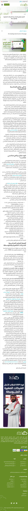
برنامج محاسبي (13, 130)
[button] (2, 5)
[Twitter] (14, 503)
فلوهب (25, 469)
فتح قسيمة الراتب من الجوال (13, 299)
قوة (15, 458)
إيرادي (24, 361)
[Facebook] (16, 503)
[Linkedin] (11, 503)
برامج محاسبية (10, 164)
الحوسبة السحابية (16, 175)
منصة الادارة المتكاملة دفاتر (11, 361)
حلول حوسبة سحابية (12, 183)
